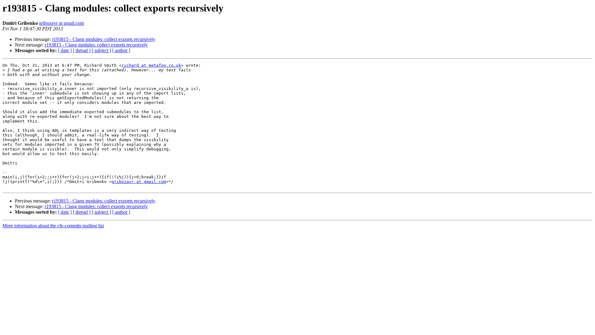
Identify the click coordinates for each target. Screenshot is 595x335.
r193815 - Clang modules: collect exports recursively (103, 39)
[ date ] (65, 50)
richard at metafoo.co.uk (151, 65)
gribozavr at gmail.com (61, 23)
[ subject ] (101, 50)
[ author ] (121, 50)
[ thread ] (81, 50)
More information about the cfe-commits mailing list (53, 225)
